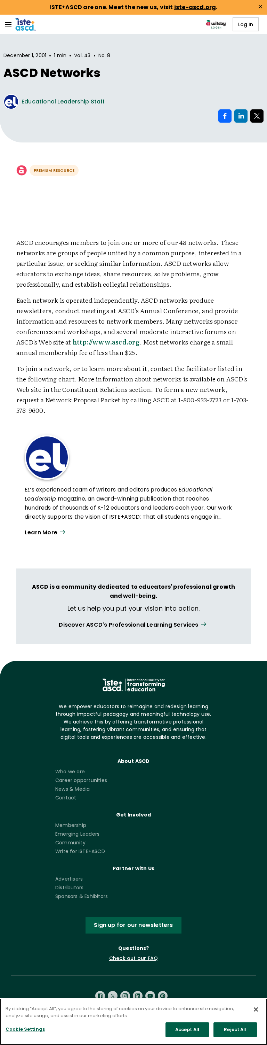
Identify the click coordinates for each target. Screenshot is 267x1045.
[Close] (256, 1009)
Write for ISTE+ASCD (80, 851)
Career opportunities (81, 780)
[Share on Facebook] (225, 116)
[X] (113, 996)
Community (70, 842)
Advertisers (69, 878)
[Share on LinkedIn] (241, 116)
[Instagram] (125, 996)
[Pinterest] (163, 996)
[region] (133, 1021)
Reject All (235, 1029)
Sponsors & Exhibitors (81, 896)
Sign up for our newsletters (133, 925)
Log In (245, 24)
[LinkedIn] (138, 996)
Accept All (187, 1029)
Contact (65, 797)
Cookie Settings (25, 1029)
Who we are (70, 771)
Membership (70, 825)
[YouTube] (150, 996)
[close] (260, 6)
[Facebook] (100, 996)
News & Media (72, 788)
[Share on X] (257, 116)
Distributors (69, 887)
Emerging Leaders (77, 833)
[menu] (8, 24)
